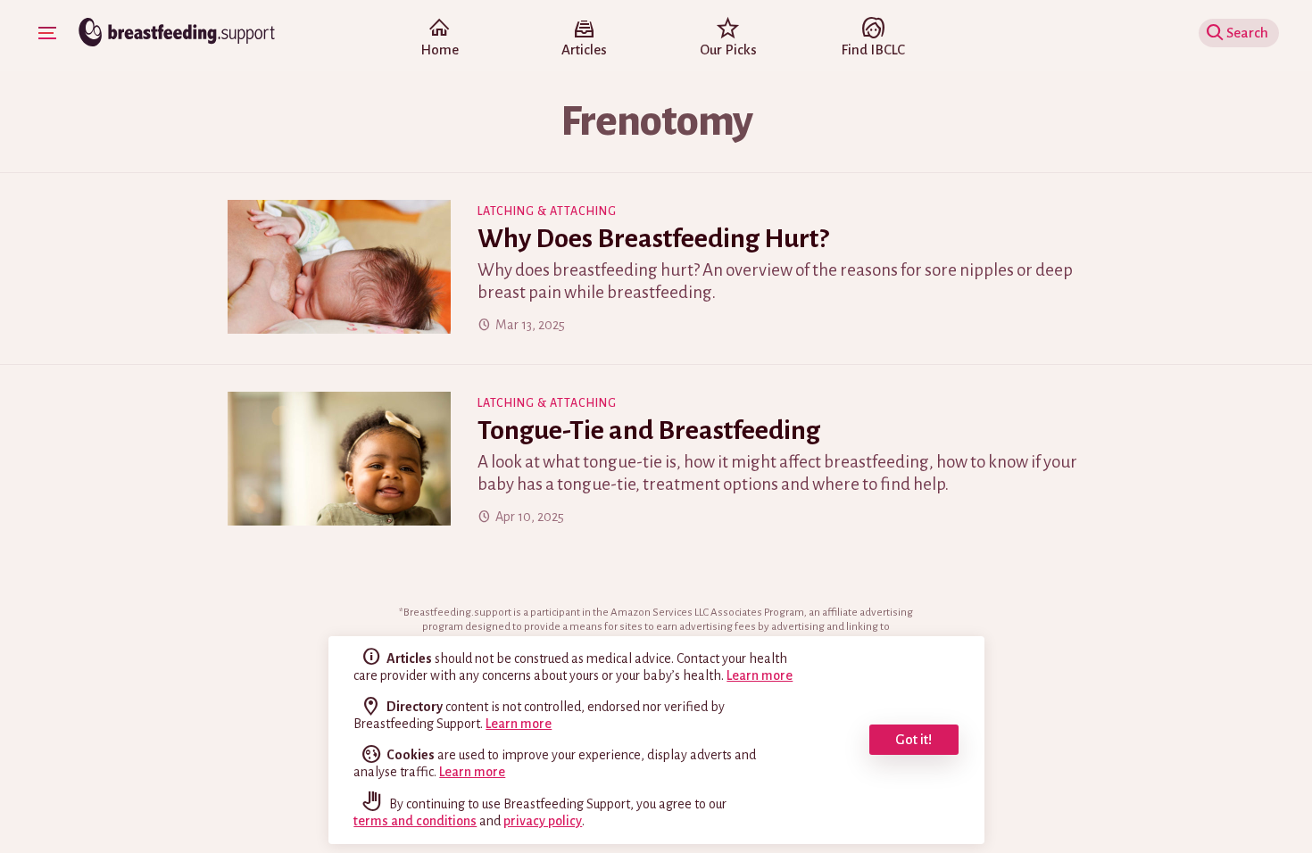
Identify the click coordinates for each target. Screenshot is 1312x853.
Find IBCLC (873, 49)
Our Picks (728, 49)
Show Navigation (47, 33)
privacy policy (542, 821)
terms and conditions (415, 821)
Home (439, 49)
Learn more (760, 675)
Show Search (1252, 32)
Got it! (913, 739)
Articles (584, 49)
